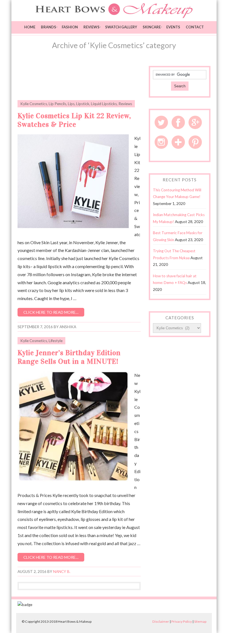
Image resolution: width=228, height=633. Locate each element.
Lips (71, 104)
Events (173, 27)
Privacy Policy (181, 621)
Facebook (178, 122)
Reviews (91, 27)
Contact (195, 27)
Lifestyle (56, 340)
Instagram (161, 142)
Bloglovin (178, 142)
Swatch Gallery (121, 27)
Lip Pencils (57, 104)
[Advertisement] (83, 80)
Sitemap (200, 621)
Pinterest (195, 142)
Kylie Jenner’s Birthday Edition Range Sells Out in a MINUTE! (69, 357)
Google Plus (195, 122)
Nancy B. (61, 571)
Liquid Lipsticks (104, 104)
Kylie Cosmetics (33, 104)
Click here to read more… (50, 312)
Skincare (152, 27)
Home (29, 27)
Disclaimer (160, 621)
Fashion (70, 27)
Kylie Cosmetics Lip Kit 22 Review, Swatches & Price (74, 120)
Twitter (161, 122)
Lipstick (82, 104)
